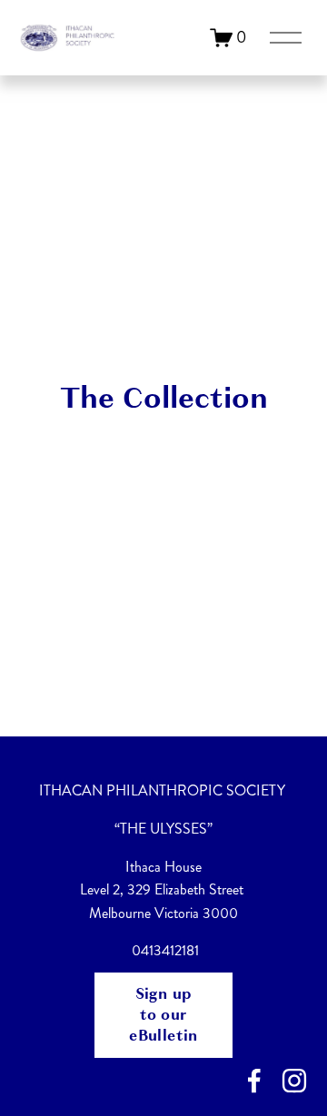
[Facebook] (254, 1080)
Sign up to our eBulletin (163, 1014)
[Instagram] (294, 1080)
